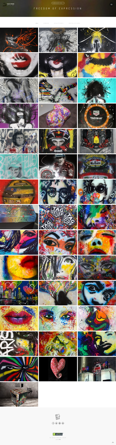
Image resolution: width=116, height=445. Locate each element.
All (37, 23)
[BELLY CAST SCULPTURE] (58, 116)
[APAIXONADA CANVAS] (19, 267)
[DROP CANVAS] (97, 318)
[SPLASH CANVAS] (19, 116)
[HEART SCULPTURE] (58, 369)
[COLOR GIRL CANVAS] (97, 267)
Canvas (46, 23)
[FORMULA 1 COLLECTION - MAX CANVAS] (58, 141)
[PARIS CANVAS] (19, 343)
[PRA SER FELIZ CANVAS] (19, 242)
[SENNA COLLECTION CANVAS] (58, 166)
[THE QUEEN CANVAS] (58, 40)
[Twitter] (56, 423)
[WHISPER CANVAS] (58, 65)
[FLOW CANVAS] (19, 40)
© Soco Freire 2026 (58, 437)
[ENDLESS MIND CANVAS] (19, 369)
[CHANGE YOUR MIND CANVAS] (97, 90)
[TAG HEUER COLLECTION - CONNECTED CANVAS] (97, 116)
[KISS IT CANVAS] (19, 318)
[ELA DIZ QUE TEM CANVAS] (97, 343)
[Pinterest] (63, 423)
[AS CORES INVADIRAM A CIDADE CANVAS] (19, 293)
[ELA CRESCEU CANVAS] (58, 293)
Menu (111, 4)
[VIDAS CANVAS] (97, 65)
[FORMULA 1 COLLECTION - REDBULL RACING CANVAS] (97, 141)
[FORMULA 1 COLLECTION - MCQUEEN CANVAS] (19, 141)
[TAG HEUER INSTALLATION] (97, 369)
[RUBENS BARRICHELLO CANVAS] (19, 166)
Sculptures (59, 23)
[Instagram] (60, 423)
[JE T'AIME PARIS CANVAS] (58, 267)
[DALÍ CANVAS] (97, 293)
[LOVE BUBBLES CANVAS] (97, 191)
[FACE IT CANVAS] (58, 318)
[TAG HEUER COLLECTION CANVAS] (19, 217)
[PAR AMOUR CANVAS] (97, 217)
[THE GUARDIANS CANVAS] (58, 90)
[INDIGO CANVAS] (19, 90)
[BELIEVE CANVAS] (97, 242)
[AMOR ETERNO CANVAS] (58, 343)
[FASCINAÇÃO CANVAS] (58, 242)
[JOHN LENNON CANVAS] (58, 191)
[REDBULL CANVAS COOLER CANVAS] (19, 394)
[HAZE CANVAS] (19, 65)
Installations (74, 23)
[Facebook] (53, 423)
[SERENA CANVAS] (97, 40)
